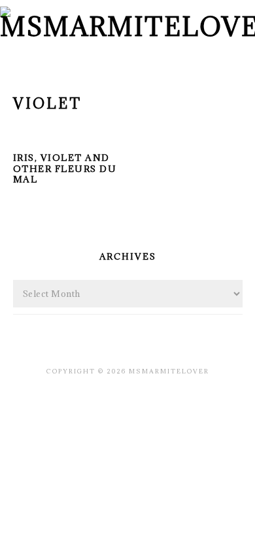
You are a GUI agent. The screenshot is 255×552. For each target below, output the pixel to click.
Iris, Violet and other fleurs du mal (65, 169)
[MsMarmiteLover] (127, 26)
